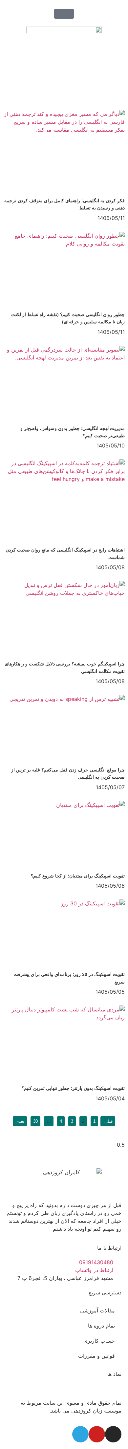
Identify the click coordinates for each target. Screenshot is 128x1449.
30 (34, 1120)
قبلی (108, 1121)
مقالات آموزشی (97, 1310)
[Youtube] (97, 1434)
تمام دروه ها (101, 1325)
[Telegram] (80, 1434)
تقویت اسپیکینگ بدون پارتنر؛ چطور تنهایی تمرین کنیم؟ (73, 1088)
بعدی (19, 1121)
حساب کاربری (99, 1340)
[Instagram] (113, 1434)
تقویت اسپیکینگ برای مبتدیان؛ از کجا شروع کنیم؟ (78, 875)
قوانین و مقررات (96, 1355)
